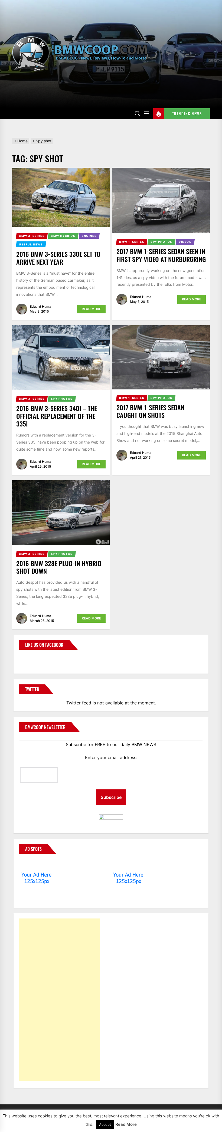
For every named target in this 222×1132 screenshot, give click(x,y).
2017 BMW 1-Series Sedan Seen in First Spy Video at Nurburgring (161, 255)
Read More (91, 309)
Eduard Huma (40, 306)
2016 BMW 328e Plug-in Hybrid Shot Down (58, 567)
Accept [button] (105, 1124)
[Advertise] (37, 864)
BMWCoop (36, 658)
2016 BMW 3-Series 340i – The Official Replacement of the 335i (56, 416)
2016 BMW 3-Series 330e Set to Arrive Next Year (58, 258)
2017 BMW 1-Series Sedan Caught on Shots (150, 411)
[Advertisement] (59, 999)
